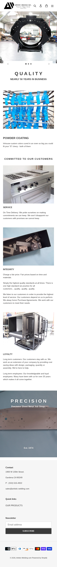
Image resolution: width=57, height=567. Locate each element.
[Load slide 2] (28, 64)
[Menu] (52, 6)
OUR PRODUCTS (14, 505)
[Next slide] (49, 64)
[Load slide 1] (26, 64)
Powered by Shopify (39, 558)
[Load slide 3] (31, 64)
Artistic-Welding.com (24, 558)
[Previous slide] (8, 64)
